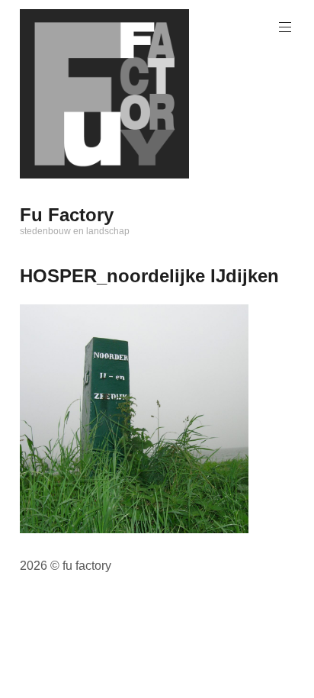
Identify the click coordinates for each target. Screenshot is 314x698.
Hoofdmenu (285, 27)
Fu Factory (67, 214)
